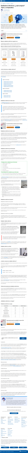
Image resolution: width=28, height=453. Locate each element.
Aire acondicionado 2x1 (24, 425)
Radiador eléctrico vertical (7, 96)
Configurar (5, 447)
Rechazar (14, 447)
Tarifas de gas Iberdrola (10, 424)
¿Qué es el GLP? (10, 431)
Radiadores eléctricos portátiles (8, 91)
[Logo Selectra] (3, 0)
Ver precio (4, 59)
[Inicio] (1, 3)
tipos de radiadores (3, 76)
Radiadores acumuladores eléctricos (8, 85)
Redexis (2, 421)
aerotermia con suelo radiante (4, 359)
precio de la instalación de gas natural (6, 347)
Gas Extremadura (3, 423)
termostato (9, 241)
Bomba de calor (16, 422)
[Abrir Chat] (23, 451)
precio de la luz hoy (6, 279)
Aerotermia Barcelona (17, 421)
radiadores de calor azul (5, 102)
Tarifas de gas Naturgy (10, 420)
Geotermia (9, 429)
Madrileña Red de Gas (3, 420)
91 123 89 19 (14, 413)
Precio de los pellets (10, 430)
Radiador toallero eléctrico (7, 95)
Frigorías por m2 (23, 426)
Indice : (2, 30)
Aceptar (23, 447)
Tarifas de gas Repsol (10, 423)
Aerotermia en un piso (17, 418)
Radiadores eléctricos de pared (8, 90)
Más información (3, 445)
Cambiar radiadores (23, 338)
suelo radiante (6, 257)
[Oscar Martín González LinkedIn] (1, 11)
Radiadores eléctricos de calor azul (8, 81)
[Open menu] (25, 1)
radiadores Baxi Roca (3, 243)
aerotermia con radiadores (12, 359)
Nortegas (2, 422)
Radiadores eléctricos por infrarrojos (8, 86)
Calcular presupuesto (10, 37)
